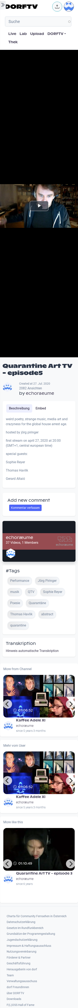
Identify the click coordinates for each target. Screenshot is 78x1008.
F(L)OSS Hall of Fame (20, 1005)
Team (10, 975)
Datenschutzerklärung (21, 922)
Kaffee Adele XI (31, 720)
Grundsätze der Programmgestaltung (31, 934)
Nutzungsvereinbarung (21, 951)
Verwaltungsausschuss (22, 981)
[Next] (70, 704)
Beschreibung (19, 408)
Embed (41, 408)
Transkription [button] (21, 643)
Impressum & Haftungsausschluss (29, 946)
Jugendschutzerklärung (22, 940)
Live (12, 34)
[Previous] (7, 704)
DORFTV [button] (55, 34)
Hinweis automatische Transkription (32, 651)
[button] (57, 7)
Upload (37, 34)
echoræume (19, 537)
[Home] (27, 6)
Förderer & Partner (19, 957)
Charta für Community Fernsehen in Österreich (37, 916)
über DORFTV (15, 993)
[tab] (19, 408)
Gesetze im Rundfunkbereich (25, 928)
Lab (23, 34)
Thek (13, 42)
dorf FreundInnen (18, 987)
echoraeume (40, 393)
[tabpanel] (39, 451)
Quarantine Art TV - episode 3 (44, 873)
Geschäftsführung (18, 963)
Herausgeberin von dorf (22, 969)
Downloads (14, 999)
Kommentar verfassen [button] (25, 507)
